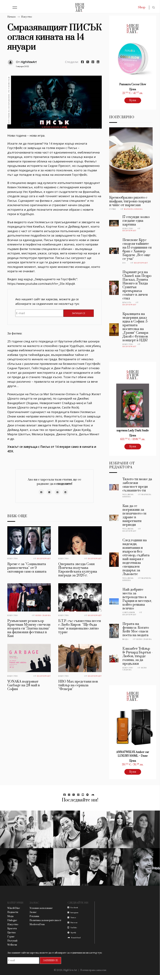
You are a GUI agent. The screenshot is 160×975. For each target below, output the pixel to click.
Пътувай (12, 940)
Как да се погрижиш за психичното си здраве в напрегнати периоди (134, 515)
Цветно (11, 932)
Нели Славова (43, 615)
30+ (124, 263)
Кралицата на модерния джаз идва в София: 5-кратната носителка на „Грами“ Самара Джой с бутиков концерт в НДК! (135, 327)
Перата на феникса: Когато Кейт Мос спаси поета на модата (135, 629)
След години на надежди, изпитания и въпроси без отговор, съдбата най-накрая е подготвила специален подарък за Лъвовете (136, 557)
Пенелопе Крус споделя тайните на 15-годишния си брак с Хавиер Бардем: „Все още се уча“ (137, 249)
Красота (126, 303)
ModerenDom (37, 924)
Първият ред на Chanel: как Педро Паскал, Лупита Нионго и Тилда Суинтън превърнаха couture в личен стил (136, 285)
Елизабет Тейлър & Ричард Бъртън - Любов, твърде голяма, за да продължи (137, 656)
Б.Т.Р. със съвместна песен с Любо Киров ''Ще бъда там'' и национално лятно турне (79, 626)
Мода (125, 639)
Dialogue (12, 920)
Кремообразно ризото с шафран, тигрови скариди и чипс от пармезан (130, 201)
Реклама (34, 916)
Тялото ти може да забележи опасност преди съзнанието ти (137, 485)
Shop (141, 7)
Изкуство (26, 16)
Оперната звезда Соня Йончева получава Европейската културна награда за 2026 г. (77, 569)
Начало (11, 16)
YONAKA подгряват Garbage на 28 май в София (23, 685)
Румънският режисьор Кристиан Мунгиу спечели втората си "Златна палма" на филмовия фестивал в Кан (28, 628)
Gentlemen (128, 613)
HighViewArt (29, 62)
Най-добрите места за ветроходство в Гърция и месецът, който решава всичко (137, 599)
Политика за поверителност (45, 920)
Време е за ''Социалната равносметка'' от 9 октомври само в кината (26, 568)
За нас (33, 912)
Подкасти (12, 912)
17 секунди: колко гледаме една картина (136, 221)
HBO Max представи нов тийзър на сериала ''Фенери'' (78, 685)
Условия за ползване (41, 908)
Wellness (128, 495)
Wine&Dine (13, 908)
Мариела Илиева (133, 209)
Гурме (112, 209)
